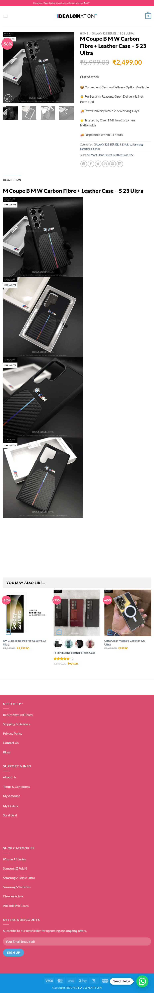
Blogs (7, 752)
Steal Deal (10, 815)
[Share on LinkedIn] (120, 164)
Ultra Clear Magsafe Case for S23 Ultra (124, 642)
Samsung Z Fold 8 (15, 868)
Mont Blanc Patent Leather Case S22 (112, 155)
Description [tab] (12, 179)
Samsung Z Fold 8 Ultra (19, 878)
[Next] (67, 68)
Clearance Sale (13, 896)
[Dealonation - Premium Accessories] (77, 16)
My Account (11, 796)
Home (84, 33)
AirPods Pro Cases (16, 905)
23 (88, 155)
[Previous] (9, 68)
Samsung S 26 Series (17, 887)
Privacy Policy (12, 733)
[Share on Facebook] (91, 164)
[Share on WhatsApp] (83, 164)
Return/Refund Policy (18, 715)
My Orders (10, 806)
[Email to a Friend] (105, 164)
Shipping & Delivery (16, 724)
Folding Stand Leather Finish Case (74, 652)
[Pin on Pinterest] (112, 164)
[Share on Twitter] (98, 164)
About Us (9, 777)
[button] (5, 16)
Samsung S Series (90, 148)
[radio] (58, 643)
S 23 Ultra (127, 33)
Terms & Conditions (16, 786)
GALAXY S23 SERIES (104, 33)
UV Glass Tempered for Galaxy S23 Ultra (24, 642)
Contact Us (11, 742)
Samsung (137, 144)
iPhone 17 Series (14, 859)
